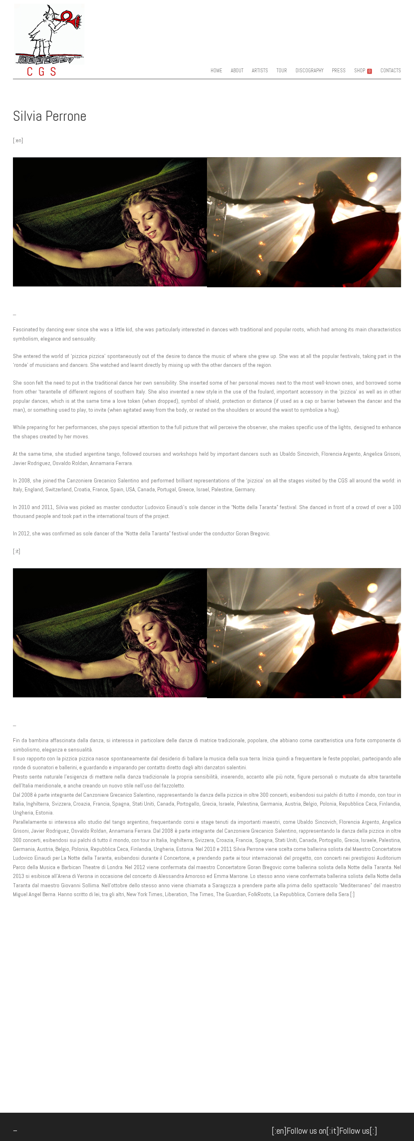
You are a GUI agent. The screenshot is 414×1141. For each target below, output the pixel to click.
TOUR (282, 70)
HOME (216, 70)
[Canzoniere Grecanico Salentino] (65, 70)
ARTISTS (260, 70)
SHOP (362, 70)
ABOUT (237, 70)
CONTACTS (390, 70)
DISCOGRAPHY (309, 70)
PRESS (339, 70)
